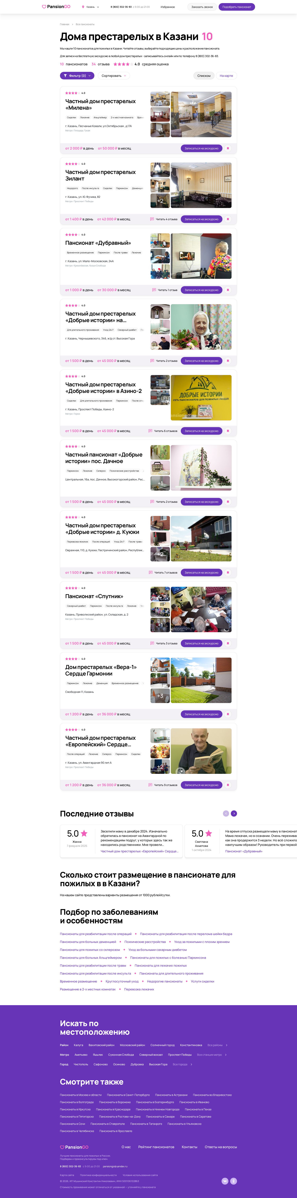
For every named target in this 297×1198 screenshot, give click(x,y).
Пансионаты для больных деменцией (88, 942)
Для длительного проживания (83, 329)
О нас (126, 1147)
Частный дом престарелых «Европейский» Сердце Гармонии (100, 744)
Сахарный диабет (127, 329)
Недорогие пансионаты (164, 981)
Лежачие (85, 117)
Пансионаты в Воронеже (115, 1102)
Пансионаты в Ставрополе (108, 1124)
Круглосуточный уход (122, 981)
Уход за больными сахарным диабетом (158, 950)
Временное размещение (80, 252)
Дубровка (137, 1064)
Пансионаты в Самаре (160, 1116)
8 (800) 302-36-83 (121, 6)
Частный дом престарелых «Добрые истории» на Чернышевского (100, 320)
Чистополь (81, 1064)
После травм (121, 252)
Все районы (215, 1045)
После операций (141, 400)
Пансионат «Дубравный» (98, 242)
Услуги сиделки (202, 981)
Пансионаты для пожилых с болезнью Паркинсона (168, 957)
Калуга (78, 1045)
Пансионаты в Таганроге (146, 1124)
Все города (180, 1064)
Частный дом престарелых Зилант (100, 175)
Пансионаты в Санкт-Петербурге (128, 1095)
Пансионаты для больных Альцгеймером (91, 957)
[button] (234, 813)
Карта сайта (67, 1175)
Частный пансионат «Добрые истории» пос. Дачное (103, 458)
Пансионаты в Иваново (194, 1102)
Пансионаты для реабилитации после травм (93, 965)
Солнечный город (163, 1045)
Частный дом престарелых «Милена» (100, 104)
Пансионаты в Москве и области (81, 1095)
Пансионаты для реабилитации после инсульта (95, 973)
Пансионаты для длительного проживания (171, 973)
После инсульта (90, 188)
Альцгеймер (100, 117)
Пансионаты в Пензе (198, 1109)
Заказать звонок (202, 7)
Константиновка (191, 1045)
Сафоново (101, 1064)
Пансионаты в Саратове (195, 1116)
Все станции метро (209, 1055)
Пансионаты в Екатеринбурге (155, 1102)
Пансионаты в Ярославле (116, 1131)
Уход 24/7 (108, 329)
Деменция (137, 188)
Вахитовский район (101, 1045)
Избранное (168, 7)
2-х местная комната (122, 117)
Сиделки (71, 117)
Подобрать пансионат (237, 7)
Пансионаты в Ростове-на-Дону (120, 1116)
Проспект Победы (180, 1055)
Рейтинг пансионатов (156, 1147)
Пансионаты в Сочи (72, 1124)
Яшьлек (98, 1055)
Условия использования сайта (140, 1175)
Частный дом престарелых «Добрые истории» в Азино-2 (103, 388)
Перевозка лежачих (77, 541)
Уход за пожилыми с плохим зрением (202, 942)
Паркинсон (122, 188)
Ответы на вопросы (221, 1147)
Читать (166, 219)
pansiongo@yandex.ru (115, 1166)
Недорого (72, 188)
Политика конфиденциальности (98, 1175)
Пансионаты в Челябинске (77, 1131)
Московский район (132, 1045)
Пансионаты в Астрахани (171, 1095)
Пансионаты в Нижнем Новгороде (157, 1109)
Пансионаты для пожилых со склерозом (90, 950)
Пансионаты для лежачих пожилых (161, 965)
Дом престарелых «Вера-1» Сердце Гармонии (101, 670)
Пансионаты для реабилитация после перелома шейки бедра (186, 934)
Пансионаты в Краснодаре (113, 1109)
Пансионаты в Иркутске (75, 1109)
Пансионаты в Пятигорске (77, 1116)
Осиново (119, 1064)
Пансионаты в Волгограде (77, 1102)
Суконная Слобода (121, 1055)
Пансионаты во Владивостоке (212, 1095)
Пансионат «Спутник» (94, 596)
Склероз (101, 470)
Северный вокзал (151, 1055)
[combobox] (114, 75)
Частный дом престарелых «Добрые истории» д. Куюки (102, 528)
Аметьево (81, 1055)
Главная (64, 24)
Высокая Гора (158, 1064)
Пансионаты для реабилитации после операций (95, 934)
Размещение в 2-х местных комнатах (88, 989)
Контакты (189, 1147)
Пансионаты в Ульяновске (184, 1124)
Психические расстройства (124, 470)
